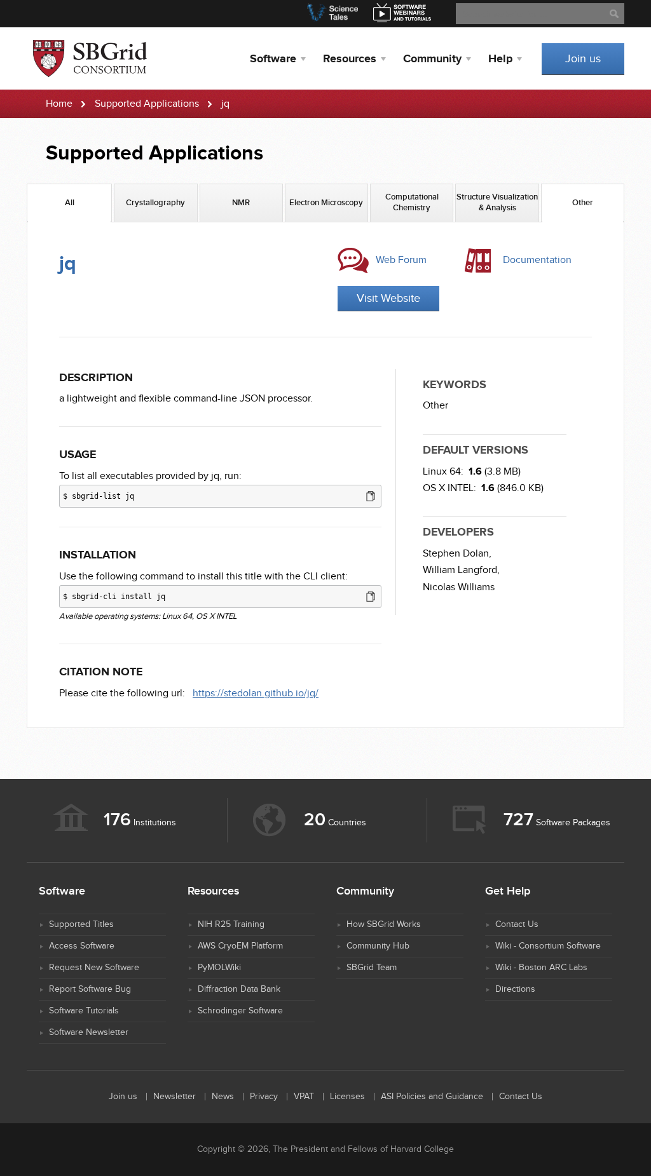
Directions (515, 989)
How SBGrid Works (383, 924)
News (223, 1097)
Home (59, 104)
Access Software (81, 946)
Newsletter (174, 1097)
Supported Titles (81, 924)
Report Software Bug (90, 989)
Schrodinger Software (240, 1011)
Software (273, 59)
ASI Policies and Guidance (432, 1097)
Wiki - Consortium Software (548, 946)
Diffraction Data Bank (239, 989)
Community (432, 59)
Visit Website (388, 298)
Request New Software (94, 968)
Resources (349, 59)
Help (500, 59)
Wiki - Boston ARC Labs (541, 968)
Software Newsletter (88, 1032)
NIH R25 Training (231, 924)
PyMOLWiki (219, 968)
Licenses (347, 1097)
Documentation (537, 260)
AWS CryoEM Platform (240, 946)
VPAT (304, 1097)
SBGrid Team (371, 968)
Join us (583, 58)
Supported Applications (147, 104)
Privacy (264, 1097)
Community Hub (377, 946)
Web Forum (401, 260)
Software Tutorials (84, 1011)
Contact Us (516, 924)
